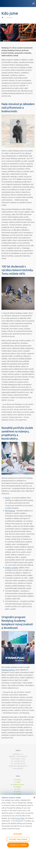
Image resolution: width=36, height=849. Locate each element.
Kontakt (18, 791)
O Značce (18, 794)
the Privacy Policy (18, 818)
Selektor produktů (11, 567)
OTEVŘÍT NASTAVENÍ (18, 839)
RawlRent (18, 787)
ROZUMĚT (18, 834)
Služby (18, 782)
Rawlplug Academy (8, 670)
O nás (18, 789)
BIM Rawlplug (10, 511)
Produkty (18, 780)
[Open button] (33, 3)
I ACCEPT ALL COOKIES (18, 845)
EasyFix (7, 498)
